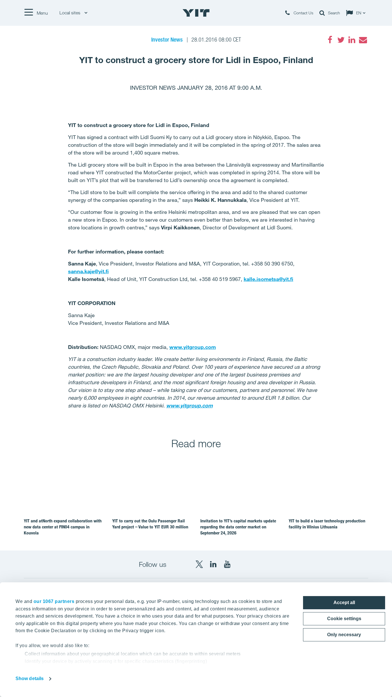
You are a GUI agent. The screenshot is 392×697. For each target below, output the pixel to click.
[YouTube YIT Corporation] (227, 564)
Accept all (344, 602)
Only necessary (344, 634)
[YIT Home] (196, 13)
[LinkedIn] (352, 39)
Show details (29, 678)
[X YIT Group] (199, 564)
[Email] (362, 39)
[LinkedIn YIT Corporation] (213, 564)
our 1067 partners (54, 601)
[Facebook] (330, 39)
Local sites (70, 12)
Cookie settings (344, 618)
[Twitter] (341, 39)
